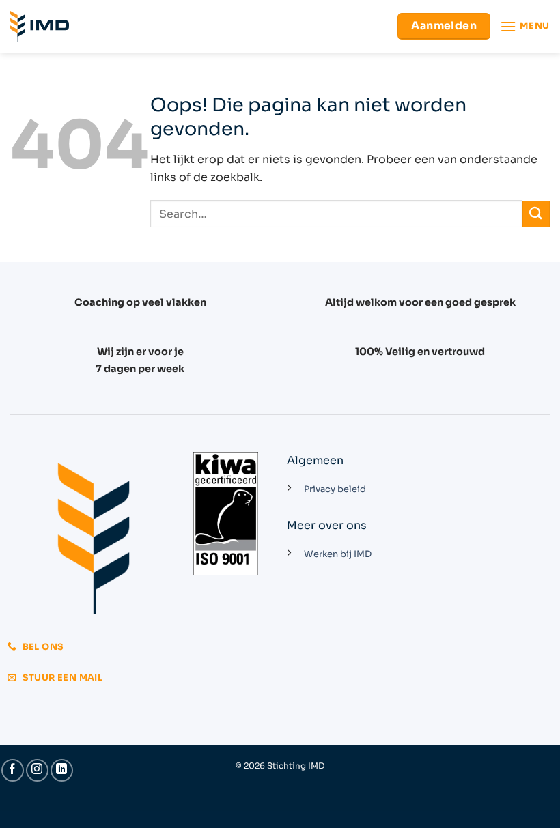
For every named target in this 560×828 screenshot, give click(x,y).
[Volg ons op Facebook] (12, 770)
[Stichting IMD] (39, 26)
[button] (525, 26)
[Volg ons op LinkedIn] (62, 770)
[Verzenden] (536, 214)
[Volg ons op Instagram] (37, 770)
